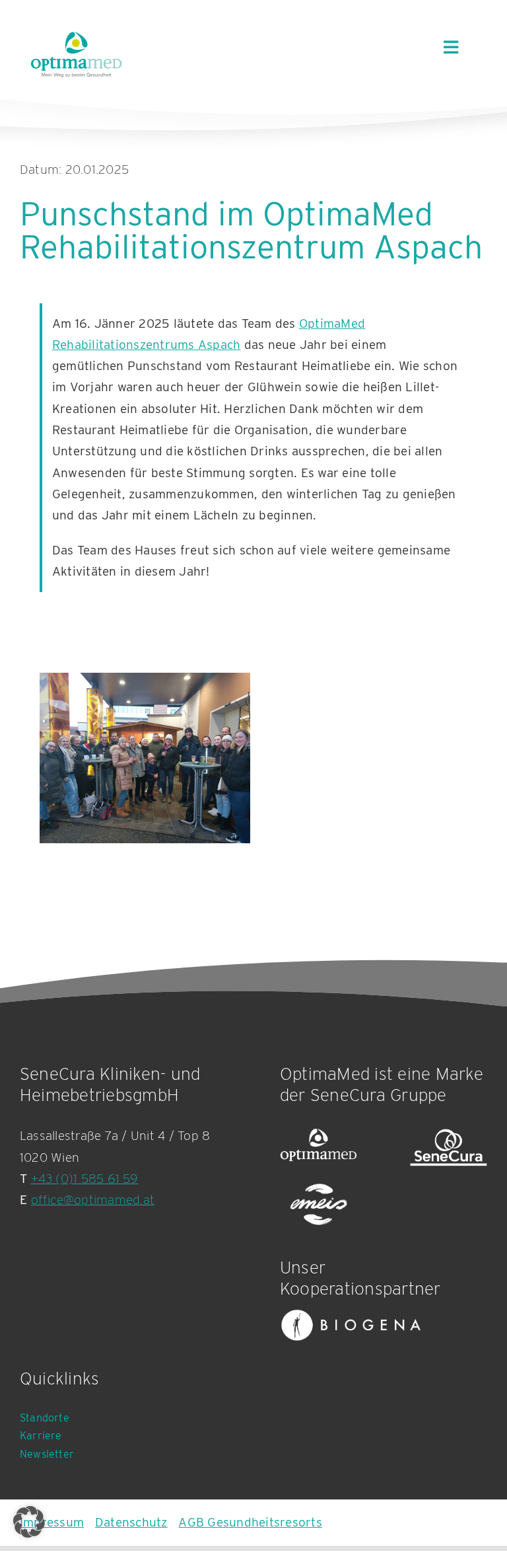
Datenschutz (131, 1522)
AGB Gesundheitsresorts (249, 1522)
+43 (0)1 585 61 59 (84, 1178)
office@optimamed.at (93, 1199)
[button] (29, 1522)
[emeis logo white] (318, 1205)
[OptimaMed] (318, 1147)
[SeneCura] (448, 1147)
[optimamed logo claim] (76, 54)
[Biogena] (351, 1325)
